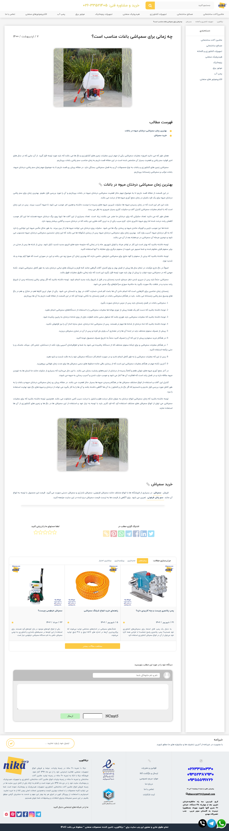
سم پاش (189, 22)
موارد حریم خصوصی (149, 778)
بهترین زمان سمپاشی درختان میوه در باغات (146, 130)
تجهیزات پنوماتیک (103, 14)
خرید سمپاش (160, 135)
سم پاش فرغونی (155, 497)
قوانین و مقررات (148, 768)
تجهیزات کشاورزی (158, 14)
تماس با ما (10, 14)
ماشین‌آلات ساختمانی (213, 14)
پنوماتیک (217, 63)
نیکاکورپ (220, 22)
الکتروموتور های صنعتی (211, 79)
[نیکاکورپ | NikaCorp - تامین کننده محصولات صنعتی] (222, 5)
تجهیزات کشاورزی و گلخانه (204, 22)
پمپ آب (61, 14)
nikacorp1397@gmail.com (201, 794)
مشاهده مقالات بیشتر (92, 646)
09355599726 (200, 780)
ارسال (70, 716)
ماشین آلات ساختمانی (211, 40)
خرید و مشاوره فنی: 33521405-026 (111, 5)
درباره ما (149, 784)
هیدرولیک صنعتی (131, 14)
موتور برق (80, 14)
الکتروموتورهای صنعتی (36, 14)
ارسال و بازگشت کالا (149, 773)
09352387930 (200, 774)
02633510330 (200, 769)
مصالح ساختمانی (185, 14)
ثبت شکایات (149, 794)
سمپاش (157, 492)
